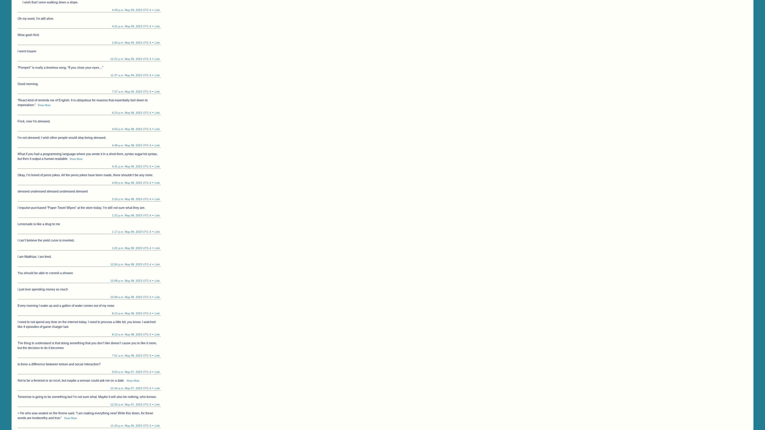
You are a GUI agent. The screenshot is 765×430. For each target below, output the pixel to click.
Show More (44, 105)
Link (157, 10)
